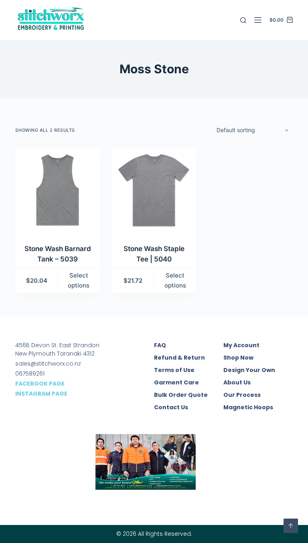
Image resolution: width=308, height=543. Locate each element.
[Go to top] (291, 526)
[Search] (243, 20)
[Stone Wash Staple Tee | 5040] (154, 190)
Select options (78, 280)
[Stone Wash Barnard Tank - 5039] (57, 190)
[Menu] (257, 20)
